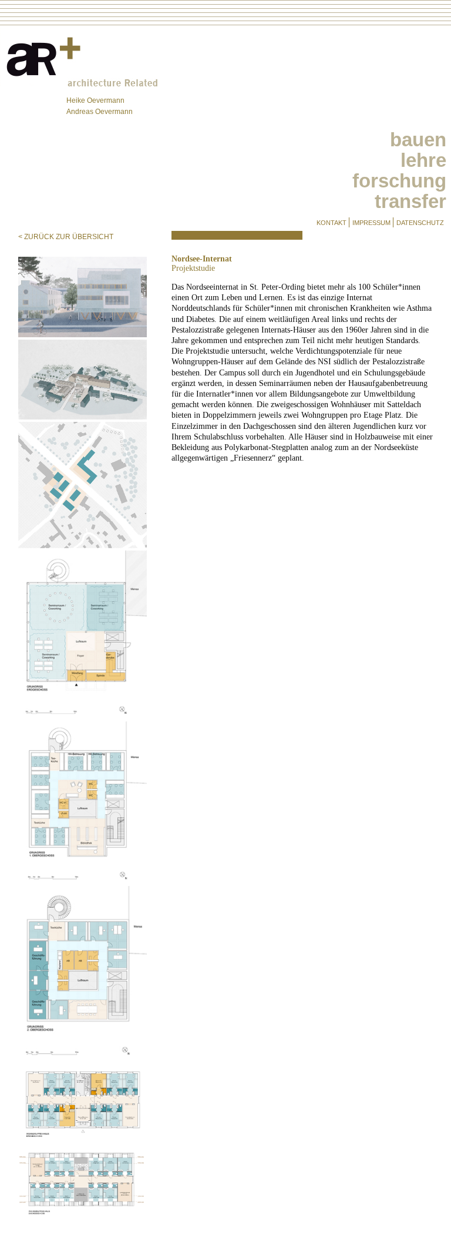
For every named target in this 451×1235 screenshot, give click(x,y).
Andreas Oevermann (99, 112)
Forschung (399, 181)
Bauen (418, 139)
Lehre (423, 160)
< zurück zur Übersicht (65, 237)
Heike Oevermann (95, 100)
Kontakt (331, 222)
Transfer (410, 201)
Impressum (371, 222)
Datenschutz (420, 222)
